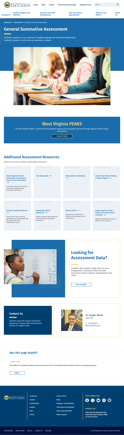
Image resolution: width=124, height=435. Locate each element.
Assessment (18, 22)
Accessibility (8, 431)
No (19, 362)
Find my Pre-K (61, 396)
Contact (32, 407)
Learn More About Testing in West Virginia (105, 177)
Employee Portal (85, 5)
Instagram (104, 400)
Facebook (87, 400)
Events (35, 5)
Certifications (34, 403)
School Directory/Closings (67, 5)
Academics (8, 22)
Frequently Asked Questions (43, 211)
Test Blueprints (42, 176)
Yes (13, 362)
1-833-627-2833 (92, 417)
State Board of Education (65, 407)
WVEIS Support (62, 414)
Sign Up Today (62, 136)
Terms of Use (20, 431)
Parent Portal (71, 210)
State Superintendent (64, 411)
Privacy (29, 431)
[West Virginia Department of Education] (17, 5)
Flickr (109, 400)
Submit (118, 4)
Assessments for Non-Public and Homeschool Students (105, 212)
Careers (51, 5)
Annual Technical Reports (16, 210)
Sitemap (48, 431)
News (43, 5)
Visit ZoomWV (81, 285)
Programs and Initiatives (65, 403)
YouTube (98, 400)
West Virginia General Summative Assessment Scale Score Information (16, 178)
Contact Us (39, 431)
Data (31, 411)
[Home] (14, 397)
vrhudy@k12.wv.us (93, 325)
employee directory (89, 365)
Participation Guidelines (75, 176)
